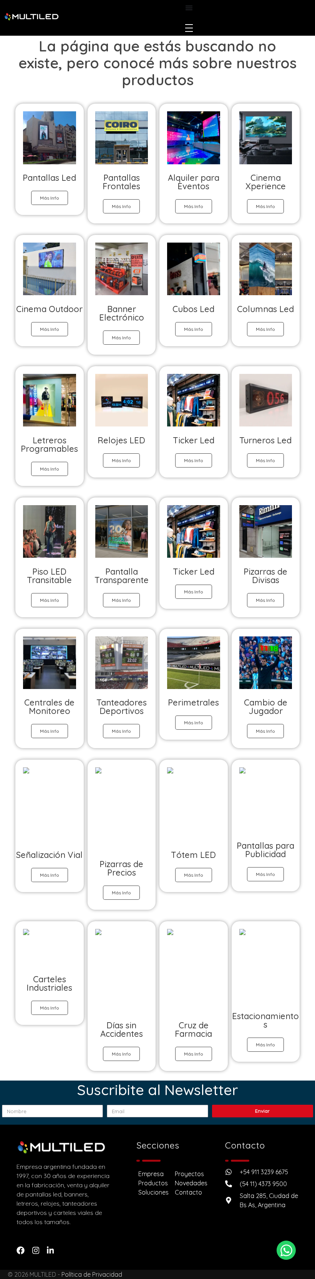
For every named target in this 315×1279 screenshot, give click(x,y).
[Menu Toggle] (189, 8)
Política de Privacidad (91, 1274)
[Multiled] (31, 16)
